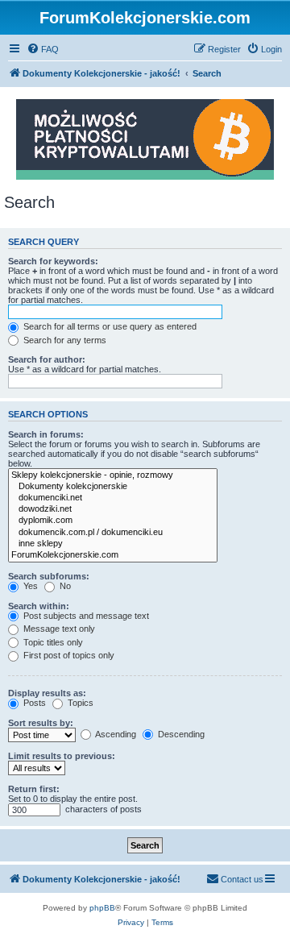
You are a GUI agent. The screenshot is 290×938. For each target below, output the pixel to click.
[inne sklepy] (113, 544)
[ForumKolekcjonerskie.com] (113, 555)
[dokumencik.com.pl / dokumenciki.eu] (113, 532)
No (64, 586)
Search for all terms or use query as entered (109, 326)
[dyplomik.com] (113, 520)
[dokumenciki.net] (113, 498)
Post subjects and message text (85, 615)
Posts (33, 703)
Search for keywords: (53, 261)
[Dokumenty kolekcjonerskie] (113, 486)
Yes (29, 586)
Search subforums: (48, 576)
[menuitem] (43, 49)
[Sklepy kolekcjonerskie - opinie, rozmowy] (113, 475)
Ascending (114, 734)
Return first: (34, 789)
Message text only (58, 628)
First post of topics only (67, 655)
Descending (180, 734)
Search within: (38, 606)
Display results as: (47, 693)
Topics (79, 703)
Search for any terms (63, 340)
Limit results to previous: (61, 756)
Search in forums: (46, 434)
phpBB (102, 907)
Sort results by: (40, 723)
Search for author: (46, 359)
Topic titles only (52, 642)
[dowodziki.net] (113, 509)
